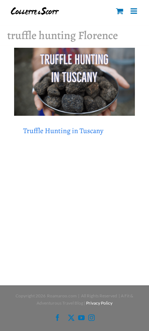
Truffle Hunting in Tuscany (63, 131)
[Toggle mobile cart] (119, 11)
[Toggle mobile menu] (134, 11)
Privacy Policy (99, 303)
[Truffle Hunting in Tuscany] (74, 82)
